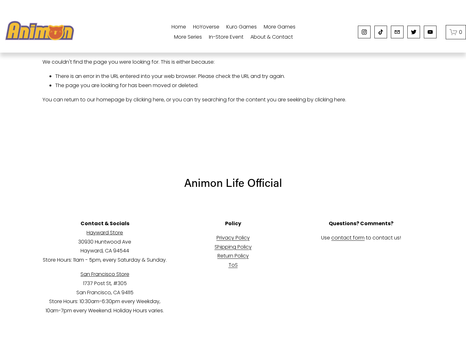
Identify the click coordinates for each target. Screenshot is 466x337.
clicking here (148, 99)
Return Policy (233, 255)
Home (179, 26)
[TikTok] (380, 32)
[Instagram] (364, 32)
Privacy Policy (233, 237)
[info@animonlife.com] (397, 32)
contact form (348, 237)
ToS (233, 265)
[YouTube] (430, 32)
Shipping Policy (233, 247)
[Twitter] (413, 32)
